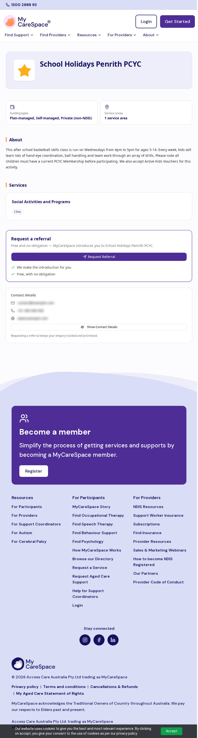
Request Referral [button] (101, 256)
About (149, 34)
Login (77, 605)
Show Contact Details (102, 327)
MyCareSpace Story (91, 506)
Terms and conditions (64, 686)
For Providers (120, 34)
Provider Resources (152, 541)
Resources (87, 34)
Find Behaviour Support (94, 532)
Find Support (17, 34)
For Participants (27, 506)
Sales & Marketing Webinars (159, 550)
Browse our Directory (92, 558)
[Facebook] (99, 639)
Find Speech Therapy (92, 524)
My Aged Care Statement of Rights (50, 693)
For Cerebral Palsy (29, 541)
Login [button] (146, 21)
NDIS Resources (148, 506)
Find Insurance (147, 532)
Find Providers (53, 34)
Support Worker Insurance (158, 515)
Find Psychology (87, 541)
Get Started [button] (177, 21)
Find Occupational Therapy (98, 515)
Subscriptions (146, 524)
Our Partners (145, 573)
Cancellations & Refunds (114, 686)
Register (33, 471)
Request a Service (89, 567)
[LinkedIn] (113, 639)
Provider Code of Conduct (158, 582)
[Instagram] (85, 639)
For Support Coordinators (36, 524)
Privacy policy (25, 686)
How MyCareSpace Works (96, 550)
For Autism (22, 532)
